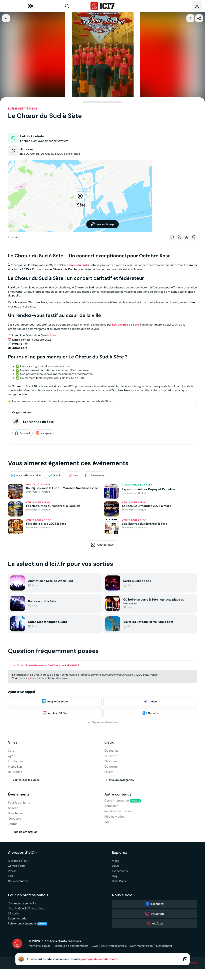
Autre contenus (117, 794)
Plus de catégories (121, 780)
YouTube (157, 923)
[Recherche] (75, 6)
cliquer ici (34, 678)
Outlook (153, 713)
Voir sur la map (105, 224)
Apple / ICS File (57, 713)
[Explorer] (30, 6)
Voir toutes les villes (26, 780)
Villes (12, 742)
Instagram (46, 433)
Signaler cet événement (105, 722)
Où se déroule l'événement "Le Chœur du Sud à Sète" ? (48, 665)
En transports (193, 237)
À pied (179, 237)
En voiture (172, 237)
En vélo (186, 237)
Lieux (109, 742)
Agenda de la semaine (28, 475)
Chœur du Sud (77, 265)
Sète (53, 335)
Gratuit (57, 475)
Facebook (25, 433)
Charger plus (105, 544)
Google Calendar (57, 701)
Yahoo (153, 701)
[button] (190, 18)
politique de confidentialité (99, 959)
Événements (97, 475)
